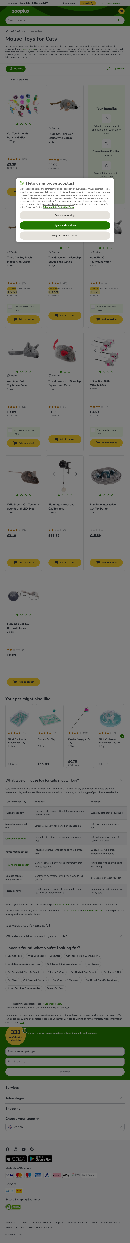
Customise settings (65, 215)
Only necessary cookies (65, 235)
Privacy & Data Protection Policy (58, 207)
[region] (65, 210)
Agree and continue (65, 225)
